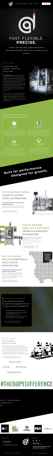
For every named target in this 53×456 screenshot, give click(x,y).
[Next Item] (50, 428)
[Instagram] (39, 440)
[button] (18, 3)
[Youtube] (36, 440)
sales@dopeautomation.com (11, 444)
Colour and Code (44, 453)
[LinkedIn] (33, 440)
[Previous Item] (3, 428)
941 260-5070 (6, 442)
